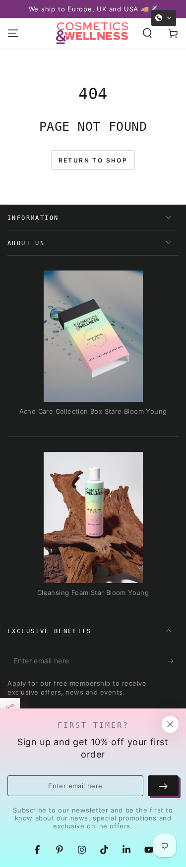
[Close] (170, 724)
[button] (147, 33)
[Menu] (13, 33)
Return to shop (93, 160)
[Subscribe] (173, 661)
